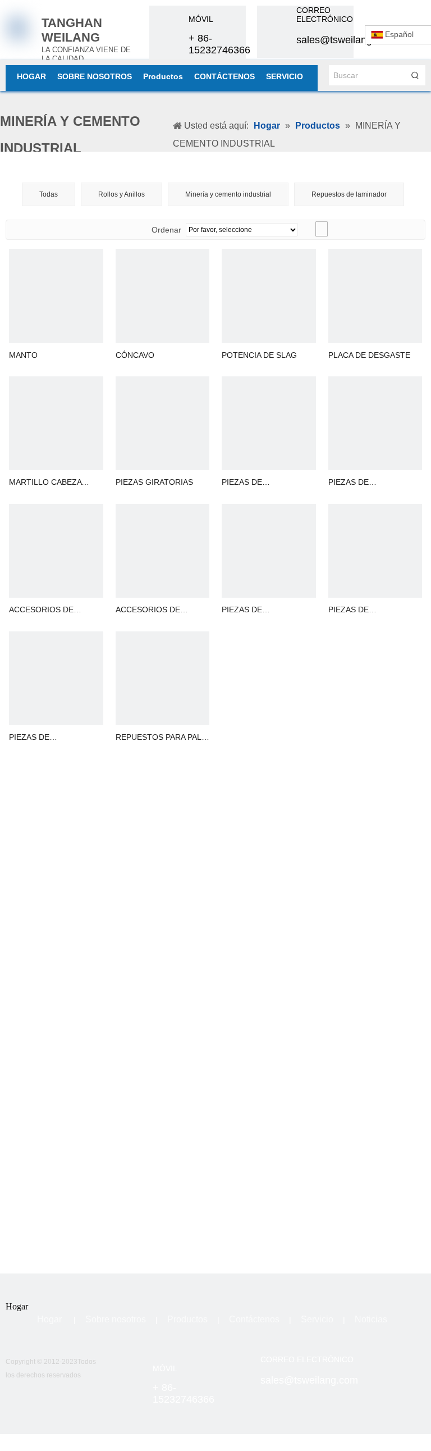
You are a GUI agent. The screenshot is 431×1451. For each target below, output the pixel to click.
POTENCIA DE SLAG (259, 355)
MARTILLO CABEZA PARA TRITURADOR (45, 482)
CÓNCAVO (135, 355)
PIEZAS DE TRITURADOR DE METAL (374, 610)
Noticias (371, 1319)
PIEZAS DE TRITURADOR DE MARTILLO (254, 610)
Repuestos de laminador (349, 194)
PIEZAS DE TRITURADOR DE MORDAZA (360, 482)
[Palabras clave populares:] (415, 75)
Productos (187, 1319)
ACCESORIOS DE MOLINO (41, 610)
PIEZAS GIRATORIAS (154, 481)
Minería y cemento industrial (228, 194)
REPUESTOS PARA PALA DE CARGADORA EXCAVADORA (161, 738)
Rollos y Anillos (121, 194)
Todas (48, 194)
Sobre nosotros (115, 1319)
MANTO (23, 355)
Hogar (49, 1319)
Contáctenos (254, 1319)
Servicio (317, 1319)
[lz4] (413, 1367)
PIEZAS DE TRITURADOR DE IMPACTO (254, 482)
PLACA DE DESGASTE (369, 355)
